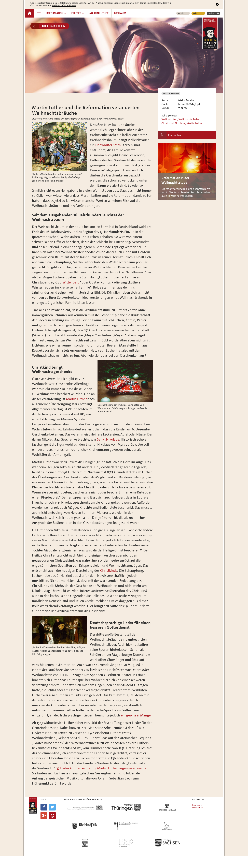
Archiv (181, 13)
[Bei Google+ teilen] (43, 815)
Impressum (197, 805)
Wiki (195, 13)
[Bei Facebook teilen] (43, 807)
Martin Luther (76, 399)
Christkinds (108, 570)
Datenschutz (197, 807)
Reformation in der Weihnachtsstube (187, 171)
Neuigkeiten (54, 26)
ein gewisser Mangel (136, 715)
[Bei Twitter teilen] (52, 807)
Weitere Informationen (64, 5)
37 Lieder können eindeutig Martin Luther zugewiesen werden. (102, 768)
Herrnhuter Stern (108, 145)
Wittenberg (70, 282)
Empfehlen (174, 135)
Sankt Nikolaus (108, 439)
